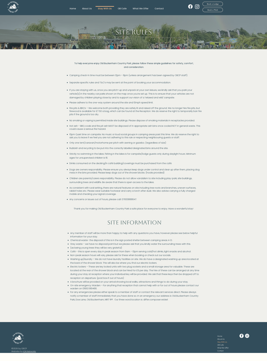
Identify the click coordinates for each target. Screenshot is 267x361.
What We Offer (223, 348)
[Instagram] (197, 6)
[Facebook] (190, 6)
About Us (221, 339)
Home (219, 336)
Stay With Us (222, 342)
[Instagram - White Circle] (247, 336)
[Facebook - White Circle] (241, 336)
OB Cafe (220, 345)
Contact (220, 350)
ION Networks (29, 351)
